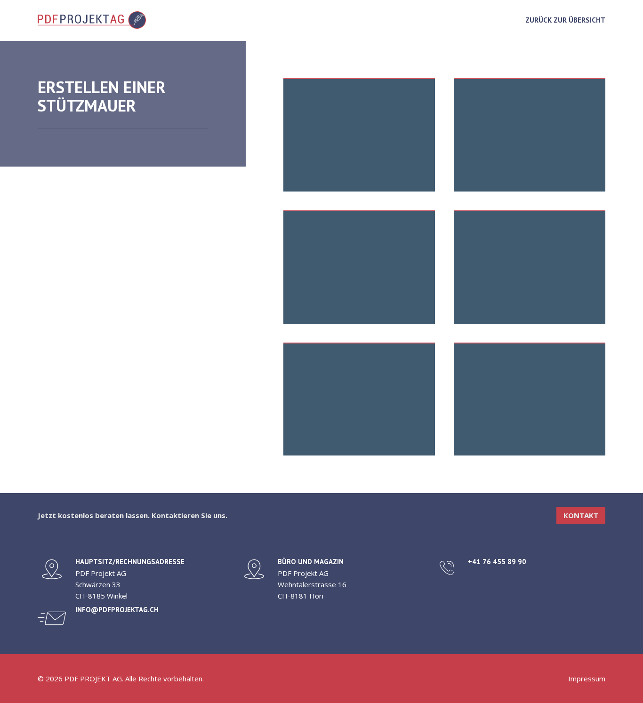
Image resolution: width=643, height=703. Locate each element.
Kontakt (580, 515)
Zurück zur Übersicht (565, 20)
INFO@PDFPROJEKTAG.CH (117, 609)
